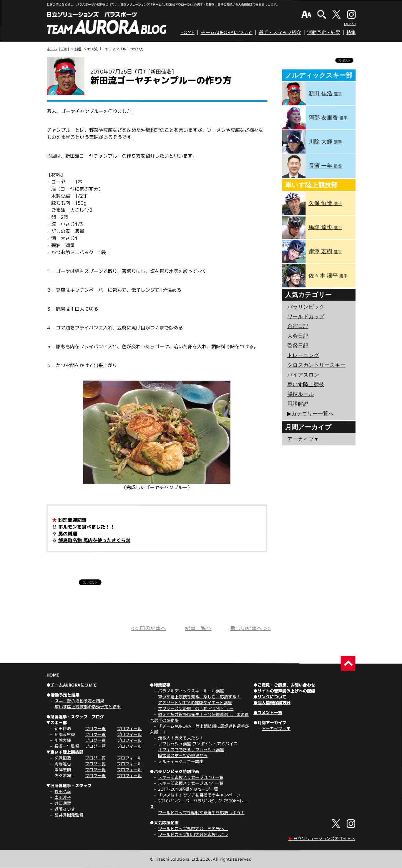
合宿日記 (297, 326)
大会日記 (297, 336)
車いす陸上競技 (305, 384)
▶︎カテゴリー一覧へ (310, 413)
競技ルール (300, 394)
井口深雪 (62, 803)
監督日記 (297, 346)
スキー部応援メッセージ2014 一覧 (190, 783)
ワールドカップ (305, 316)
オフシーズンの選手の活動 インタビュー (195, 708)
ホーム (52, 48)
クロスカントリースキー (316, 365)
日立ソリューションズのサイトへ (321, 838)
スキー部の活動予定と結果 (79, 701)
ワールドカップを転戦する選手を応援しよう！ (201, 812)
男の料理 (67, 533)
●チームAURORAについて (71, 685)
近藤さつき (64, 809)
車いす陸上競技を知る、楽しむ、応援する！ (199, 696)
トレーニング (303, 355)
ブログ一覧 (95, 728)
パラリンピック (305, 307)
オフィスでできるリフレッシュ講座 (191, 749)
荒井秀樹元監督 (68, 815)
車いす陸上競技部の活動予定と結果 (88, 706)
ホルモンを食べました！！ (86, 527)
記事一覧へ (198, 628)
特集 (351, 32)
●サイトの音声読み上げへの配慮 (284, 691)
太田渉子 (62, 797)
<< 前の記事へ (148, 628)
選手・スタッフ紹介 (280, 32)
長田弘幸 (62, 791)
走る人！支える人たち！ (180, 738)
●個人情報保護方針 (271, 702)
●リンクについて (269, 696)
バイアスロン (303, 375)
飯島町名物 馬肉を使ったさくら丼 (94, 540)
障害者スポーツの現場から (182, 755)
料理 (78, 48)
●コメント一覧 (267, 712)
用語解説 (297, 404)
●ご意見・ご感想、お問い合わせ (284, 685)
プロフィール (129, 728)
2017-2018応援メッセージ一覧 (188, 789)
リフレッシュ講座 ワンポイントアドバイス (197, 744)
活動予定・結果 (323, 32)
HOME (187, 32)
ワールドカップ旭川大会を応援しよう (193, 834)
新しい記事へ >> (250, 628)
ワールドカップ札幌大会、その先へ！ (193, 828)
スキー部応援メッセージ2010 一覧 (190, 777)
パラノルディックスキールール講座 (191, 691)
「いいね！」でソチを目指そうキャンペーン (199, 795)
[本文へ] (350, 24)
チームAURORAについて (227, 32)
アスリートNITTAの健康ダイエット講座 (195, 702)
